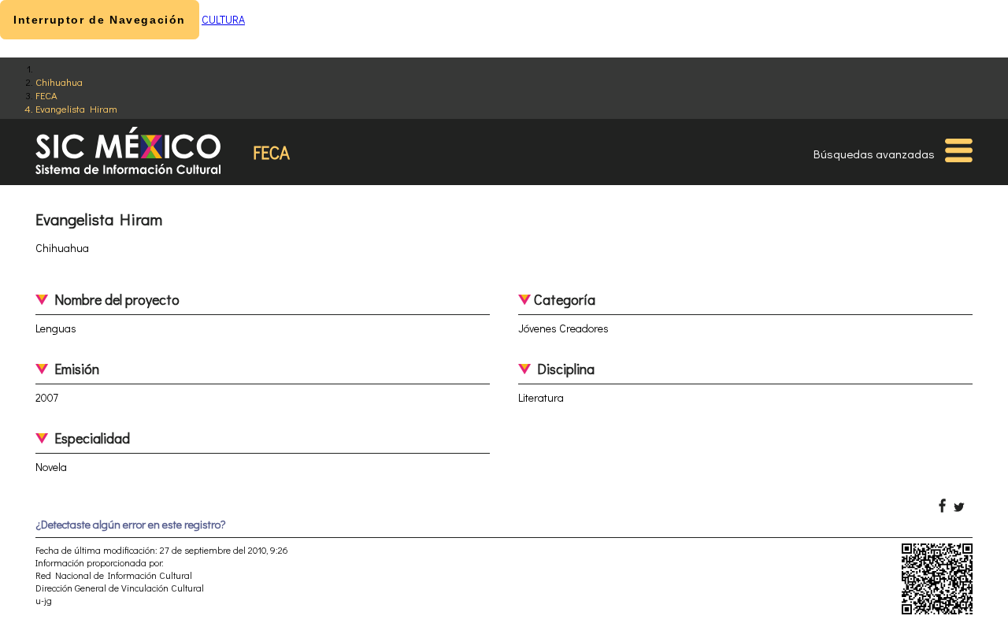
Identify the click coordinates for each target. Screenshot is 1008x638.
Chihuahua (59, 81)
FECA (46, 95)
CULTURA (223, 19)
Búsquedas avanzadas (874, 153)
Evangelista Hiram (76, 108)
